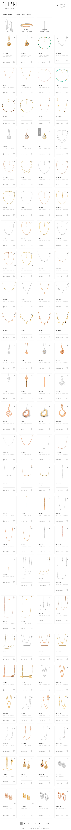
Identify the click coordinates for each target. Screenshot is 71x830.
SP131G (41, 146)
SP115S (41, 360)
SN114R (58, 544)
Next (48, 823)
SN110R (41, 652)
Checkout (63, 6)
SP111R (5, 422)
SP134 (5, 116)
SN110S (23, 652)
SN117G (23, 513)
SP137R (5, 85)
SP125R (58, 269)
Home (4, 827)
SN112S (58, 583)
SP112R (41, 391)
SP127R (23, 238)
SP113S (5, 391)
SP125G (5, 299)
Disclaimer (63, 827)
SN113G (41, 578)
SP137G (23, 85)
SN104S (5, 744)
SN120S (5, 452)
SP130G (23, 177)
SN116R (41, 513)
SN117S (58, 483)
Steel (11, 55)
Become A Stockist (35, 828)
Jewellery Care (21, 827)
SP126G (23, 269)
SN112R (5, 621)
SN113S (23, 578)
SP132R (41, 116)
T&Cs (42, 827)
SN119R (58, 452)
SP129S (41, 177)
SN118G (41, 483)
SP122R (41, 330)
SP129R (58, 177)
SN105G (58, 713)
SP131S (5, 146)
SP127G (41, 238)
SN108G (5, 713)
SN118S (5, 483)
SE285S (58, 774)
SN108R (58, 682)
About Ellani (11, 827)
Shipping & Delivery (33, 827)
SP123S (58, 299)
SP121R (23, 360)
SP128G (58, 208)
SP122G (58, 330)
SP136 (40, 85)
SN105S (23, 713)
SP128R (41, 208)
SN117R (5, 513)
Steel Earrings (25, 778)
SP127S (5, 238)
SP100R (58, 422)
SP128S (23, 208)
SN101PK (59, 744)
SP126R (5, 269)
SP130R (5, 177)
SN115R (5, 544)
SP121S (5, 360)
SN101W (41, 744)
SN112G (23, 621)
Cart (61, 8)
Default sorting (7, 14)
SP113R (23, 391)
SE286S (23, 774)
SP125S (41, 269)
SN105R (41, 713)
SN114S (41, 544)
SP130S (58, 146)
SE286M (41, 774)
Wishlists (63, 3)
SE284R (58, 806)
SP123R (5, 330)
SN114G (5, 575)
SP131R (23, 146)
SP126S (58, 238)
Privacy (48, 827)
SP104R (23, 422)
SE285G (23, 806)
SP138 (40, 53)
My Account (63, 4)
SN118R (23, 483)
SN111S (41, 613)
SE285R (5, 806)
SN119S (41, 452)
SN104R (23, 744)
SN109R (5, 682)
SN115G (23, 544)
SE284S (41, 806)
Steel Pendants (7, 56)
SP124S (23, 299)
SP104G (41, 422)
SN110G (58, 652)
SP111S (58, 391)
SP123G (23, 330)
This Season (6, 55)
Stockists (25, 828)
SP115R (58, 360)
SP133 (22, 116)
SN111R (58, 613)
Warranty (55, 827)
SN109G (23, 682)
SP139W (5, 53)
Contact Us (46, 828)
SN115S (58, 513)
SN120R (23, 452)
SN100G (5, 774)
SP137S (58, 53)
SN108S (41, 682)
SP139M (23, 53)
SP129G (5, 208)
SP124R (41, 299)
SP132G (58, 116)
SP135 (58, 85)
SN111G (5, 652)
